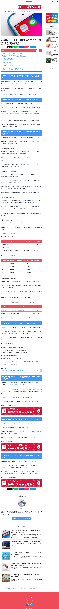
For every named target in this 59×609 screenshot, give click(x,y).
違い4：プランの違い (8, 62)
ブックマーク (33, 47)
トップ (2, 11)
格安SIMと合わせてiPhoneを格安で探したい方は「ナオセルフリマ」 (15, 66)
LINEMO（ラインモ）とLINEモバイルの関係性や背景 (12, 55)
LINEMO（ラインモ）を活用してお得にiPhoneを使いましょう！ (14, 69)
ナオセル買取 (26, 423)
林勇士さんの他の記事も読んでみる (20, 518)
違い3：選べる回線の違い (8, 61)
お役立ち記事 (7, 11)
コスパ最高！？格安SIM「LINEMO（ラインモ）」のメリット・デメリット (20, 371)
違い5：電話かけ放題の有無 (9, 63)
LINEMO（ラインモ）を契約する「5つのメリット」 (12, 65)
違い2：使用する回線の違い (9, 59)
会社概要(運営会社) (29, 601)
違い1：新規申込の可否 (8, 58)
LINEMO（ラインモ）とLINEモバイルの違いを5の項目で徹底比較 (14, 56)
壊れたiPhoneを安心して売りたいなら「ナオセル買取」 (13, 68)
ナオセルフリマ (14, 385)
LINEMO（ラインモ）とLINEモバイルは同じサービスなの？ (13, 53)
